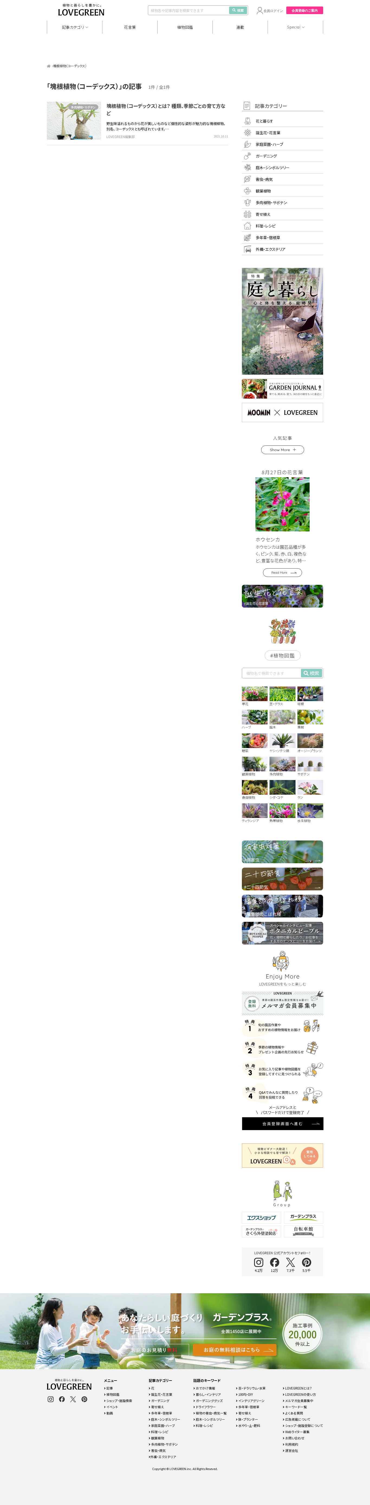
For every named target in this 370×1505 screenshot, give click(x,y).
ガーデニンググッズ (209, 1400)
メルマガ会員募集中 (298, 1400)
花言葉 (130, 27)
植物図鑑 (185, 27)
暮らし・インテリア (208, 1394)
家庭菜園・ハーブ (269, 144)
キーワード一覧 (295, 1406)
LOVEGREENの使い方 (300, 1394)
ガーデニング (266, 156)
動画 (109, 1413)
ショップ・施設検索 (119, 1400)
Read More (279, 572)
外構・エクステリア (270, 249)
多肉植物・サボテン (83, 107)
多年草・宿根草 (268, 237)
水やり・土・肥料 (249, 1425)
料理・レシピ (265, 226)
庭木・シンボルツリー (273, 167)
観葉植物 (263, 191)
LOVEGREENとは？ (298, 1388)
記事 (109, 1388)
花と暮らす (264, 121)
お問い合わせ (294, 1438)
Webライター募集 (297, 1431)
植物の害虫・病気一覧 (211, 1413)
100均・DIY (245, 1394)
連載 (240, 27)
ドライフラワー (205, 1406)
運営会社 (291, 1450)
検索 (240, 10)
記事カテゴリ (73, 27)
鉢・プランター (248, 1419)
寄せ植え (263, 214)
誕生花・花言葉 (268, 132)
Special (294, 27)
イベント (112, 1406)
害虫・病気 (264, 179)
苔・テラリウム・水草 (252, 1388)
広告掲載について (297, 1419)
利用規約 (291, 1444)
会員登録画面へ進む (282, 1123)
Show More (280, 449)
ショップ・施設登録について (303, 1425)
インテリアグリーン (251, 1400)
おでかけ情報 (205, 1388)
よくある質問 (293, 1413)
